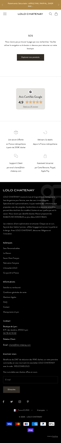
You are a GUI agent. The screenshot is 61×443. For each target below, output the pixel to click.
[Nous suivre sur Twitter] (11, 401)
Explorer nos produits (30, 57)
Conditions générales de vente (14, 292)
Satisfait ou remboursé (11, 287)
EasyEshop (55, 436)
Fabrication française (11, 263)
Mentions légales (9, 297)
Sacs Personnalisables (11, 248)
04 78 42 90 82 (9, 333)
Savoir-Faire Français (11, 258)
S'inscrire (11, 389)
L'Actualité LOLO (10, 268)
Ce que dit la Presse (11, 272)
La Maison (7, 253)
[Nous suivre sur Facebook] (3, 401)
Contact (6, 307)
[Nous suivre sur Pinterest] (27, 401)
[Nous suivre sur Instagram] (19, 401)
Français (41, 410)
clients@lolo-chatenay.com (20, 344)
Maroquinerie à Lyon (11, 312)
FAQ (5, 302)
